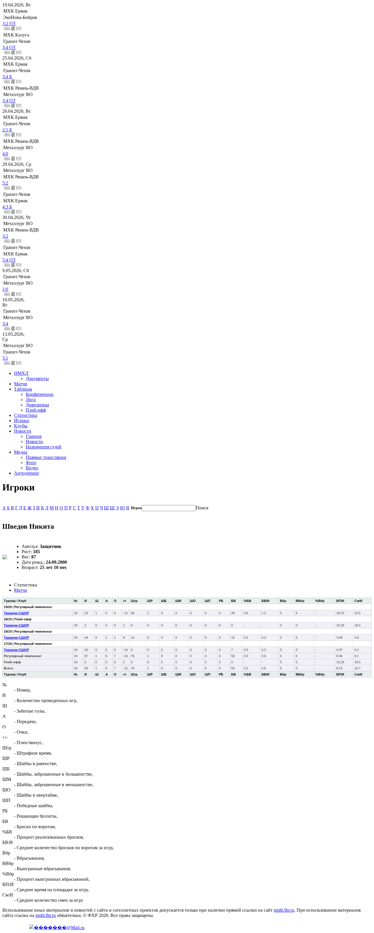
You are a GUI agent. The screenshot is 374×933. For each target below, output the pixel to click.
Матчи (20, 383)
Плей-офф (36, 410)
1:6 (5, 289)
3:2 (5, 236)
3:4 (5, 323)
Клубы (20, 425)
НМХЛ (21, 373)
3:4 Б (7, 76)
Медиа (20, 452)
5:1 (5, 358)
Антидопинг (26, 473)
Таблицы (23, 389)
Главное (34, 436)
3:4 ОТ (9, 47)
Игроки (21, 420)
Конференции (39, 394)
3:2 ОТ (9, 23)
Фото (31, 462)
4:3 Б (7, 206)
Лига (31, 399)
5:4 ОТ (9, 259)
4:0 (5, 153)
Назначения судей (43, 446)
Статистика (25, 415)
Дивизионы (37, 404)
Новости (22, 431)
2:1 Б (7, 129)
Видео (32, 467)
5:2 (5, 182)
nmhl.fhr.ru (284, 910)
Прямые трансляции (46, 457)
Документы (37, 378)
